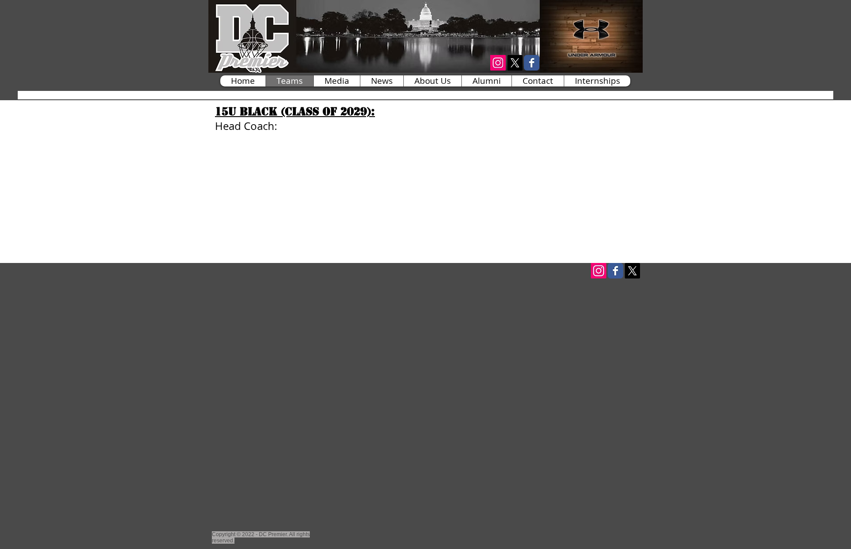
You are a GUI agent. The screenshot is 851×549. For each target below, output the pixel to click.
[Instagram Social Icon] (498, 63)
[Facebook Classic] (531, 63)
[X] (515, 63)
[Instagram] (598, 270)
